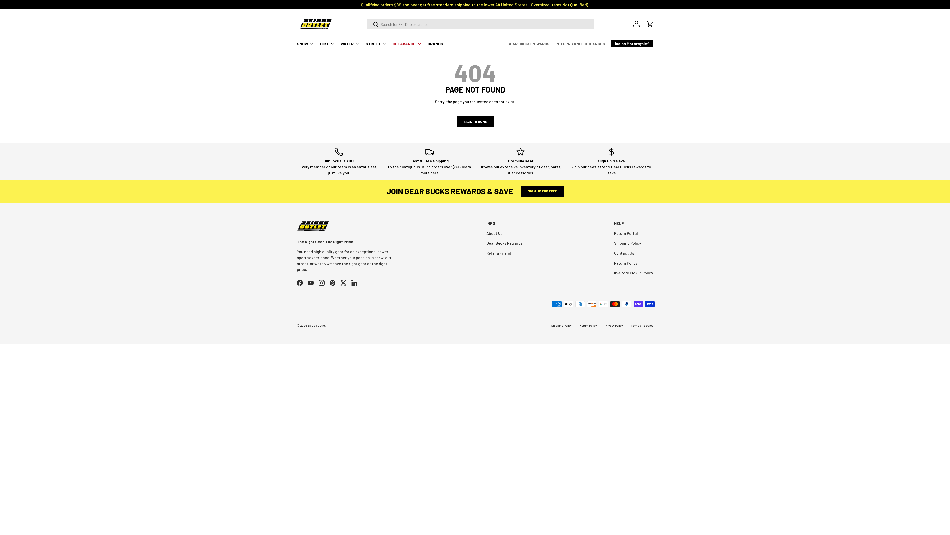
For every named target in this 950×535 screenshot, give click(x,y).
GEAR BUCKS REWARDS (528, 43)
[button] (650, 24)
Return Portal (626, 233)
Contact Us (624, 253)
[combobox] (480, 24)
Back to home (475, 121)
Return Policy (626, 263)
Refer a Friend (498, 253)
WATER (347, 43)
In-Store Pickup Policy (633, 272)
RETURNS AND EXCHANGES (580, 43)
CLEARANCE (404, 43)
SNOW (302, 43)
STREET (373, 43)
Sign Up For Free (542, 191)
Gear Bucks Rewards (504, 243)
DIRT (324, 43)
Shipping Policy (627, 243)
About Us (494, 233)
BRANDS (435, 43)
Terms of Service (642, 325)
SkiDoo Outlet (317, 325)
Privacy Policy (614, 325)
